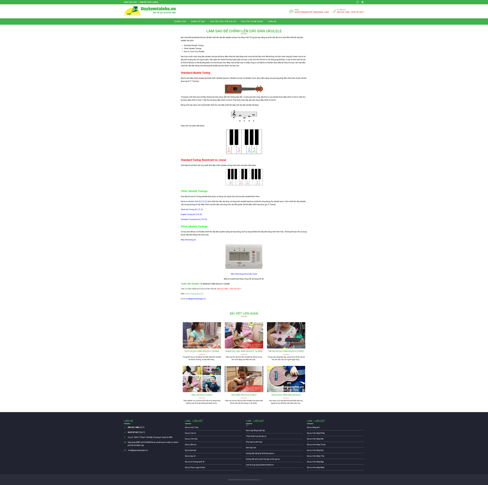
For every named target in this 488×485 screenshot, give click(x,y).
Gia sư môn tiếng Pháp (335, 434)
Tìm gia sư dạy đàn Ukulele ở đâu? (286, 351)
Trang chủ (180, 21)
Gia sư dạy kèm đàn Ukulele (286, 395)
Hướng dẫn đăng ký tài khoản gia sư (274, 454)
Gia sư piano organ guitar (213, 468)
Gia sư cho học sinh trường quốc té (213, 462)
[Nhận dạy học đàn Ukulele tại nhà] (244, 335)
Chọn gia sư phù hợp (274, 442)
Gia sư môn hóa (213, 439)
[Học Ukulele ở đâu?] (202, 379)
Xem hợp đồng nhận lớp (274, 431)
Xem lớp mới (274, 448)
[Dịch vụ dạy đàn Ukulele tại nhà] (202, 335)
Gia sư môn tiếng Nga (274, 465)
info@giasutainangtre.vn (138, 450)
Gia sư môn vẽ (213, 456)
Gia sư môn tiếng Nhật (335, 468)
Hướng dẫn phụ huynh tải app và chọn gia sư (274, 460)
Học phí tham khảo (252, 21)
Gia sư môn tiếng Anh (335, 428)
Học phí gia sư (274, 437)
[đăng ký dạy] (150, 11)
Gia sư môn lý (213, 434)
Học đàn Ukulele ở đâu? (244, 395)
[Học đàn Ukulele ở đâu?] (244, 379)
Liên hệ (272, 21)
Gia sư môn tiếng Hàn (335, 439)
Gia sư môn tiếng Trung (335, 445)
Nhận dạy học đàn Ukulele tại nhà (244, 351)
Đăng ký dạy (198, 21)
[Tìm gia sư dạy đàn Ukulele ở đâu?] (286, 335)
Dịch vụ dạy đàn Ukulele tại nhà (202, 351)
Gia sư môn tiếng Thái (335, 456)
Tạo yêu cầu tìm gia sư (223, 21)
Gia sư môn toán (213, 428)
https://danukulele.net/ (194, 294)
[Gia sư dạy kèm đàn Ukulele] (286, 379)
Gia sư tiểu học (213, 445)
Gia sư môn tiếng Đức (335, 451)
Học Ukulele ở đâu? (202, 395)
